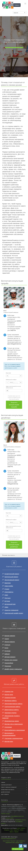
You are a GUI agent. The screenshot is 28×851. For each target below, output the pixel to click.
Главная (3, 782)
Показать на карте (5, 813)
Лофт (6, 595)
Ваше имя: (8, 373)
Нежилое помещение (11, 610)
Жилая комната (10, 642)
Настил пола (9, 694)
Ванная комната (10, 636)
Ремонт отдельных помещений (8, 787)
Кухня (6, 648)
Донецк (23, 828)
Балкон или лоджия (11, 660)
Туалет (7, 639)
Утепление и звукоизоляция (14, 738)
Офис (6, 607)
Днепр (18, 828)
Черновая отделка (10, 713)
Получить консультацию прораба (14, 405)
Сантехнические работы (12, 707)
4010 (21, 842)
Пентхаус (8, 598)
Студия (7, 589)
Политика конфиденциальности (8, 838)
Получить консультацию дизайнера (14, 544)
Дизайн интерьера (5, 792)
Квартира (8, 583)
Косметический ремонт (12, 574)
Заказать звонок (18, 849)
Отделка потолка (10, 697)
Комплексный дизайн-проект (14, 613)
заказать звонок (9, 818)
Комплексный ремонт (6, 784)
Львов (21, 830)
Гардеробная (9, 663)
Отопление (8, 727)
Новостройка (9, 586)
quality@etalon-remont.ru (20, 819)
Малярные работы (11, 701)
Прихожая (8, 666)
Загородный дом (10, 604)
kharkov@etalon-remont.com (17, 816)
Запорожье (6, 830)
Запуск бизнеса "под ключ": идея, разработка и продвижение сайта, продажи (14, 841)
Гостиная (7, 651)
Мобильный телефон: (11, 379)
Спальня (7, 645)
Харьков (16, 831)
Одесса (11, 831)
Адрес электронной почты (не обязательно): (13, 387)
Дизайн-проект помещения (13, 669)
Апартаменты (9, 592)
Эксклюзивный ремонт (12, 580)
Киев (11, 830)
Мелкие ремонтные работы (7, 789)
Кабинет (7, 654)
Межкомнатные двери (12, 721)
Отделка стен (9, 691)
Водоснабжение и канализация (15, 730)
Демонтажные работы (12, 710)
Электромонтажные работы (13, 704)
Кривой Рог (16, 830)
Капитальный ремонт (11, 577)
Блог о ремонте (5, 794)
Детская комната (10, 657)
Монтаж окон (9, 741)
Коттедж (7, 601)
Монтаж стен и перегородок (14, 724)
